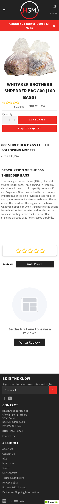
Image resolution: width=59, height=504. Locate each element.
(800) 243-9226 (12, 431)
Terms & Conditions (13, 477)
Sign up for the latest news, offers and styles (27, 384)
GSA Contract (9, 473)
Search (6, 468)
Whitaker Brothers (16, 414)
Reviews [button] (8, 264)
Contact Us (8, 436)
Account (53, 13)
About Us (7, 449)
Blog (5, 458)
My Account (9, 463)
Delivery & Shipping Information (20, 492)
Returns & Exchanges (14, 487)
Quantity (7, 114)
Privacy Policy (10, 482)
